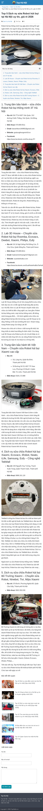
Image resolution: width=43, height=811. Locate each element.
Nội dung (4, 767)
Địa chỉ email (5, 759)
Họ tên (3, 752)
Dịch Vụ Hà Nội (7, 21)
